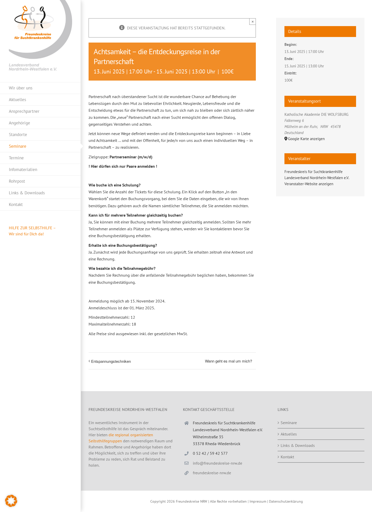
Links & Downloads (298, 445)
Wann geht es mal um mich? (228, 361)
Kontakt (287, 456)
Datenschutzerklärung (286, 501)
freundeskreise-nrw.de (212, 472)
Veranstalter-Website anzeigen (308, 183)
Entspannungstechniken (111, 361)
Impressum (258, 501)
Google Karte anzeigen (306, 138)
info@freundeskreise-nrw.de (217, 463)
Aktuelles (289, 434)
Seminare (289, 422)
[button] (11, 501)
